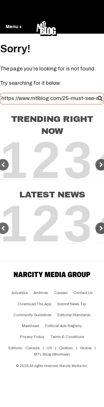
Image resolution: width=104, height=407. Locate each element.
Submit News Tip (71, 304)
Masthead (30, 326)
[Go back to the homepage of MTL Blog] (47, 27)
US (49, 348)
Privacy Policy (32, 337)
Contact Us (83, 293)
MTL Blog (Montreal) (52, 354)
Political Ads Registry (63, 326)
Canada (32, 348)
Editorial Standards (74, 315)
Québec (66, 348)
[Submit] (100, 98)
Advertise (20, 293)
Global (86, 348)
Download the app (34, 304)
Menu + (14, 26)
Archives (41, 293)
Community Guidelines (32, 315)
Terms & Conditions (67, 337)
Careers (61, 293)
